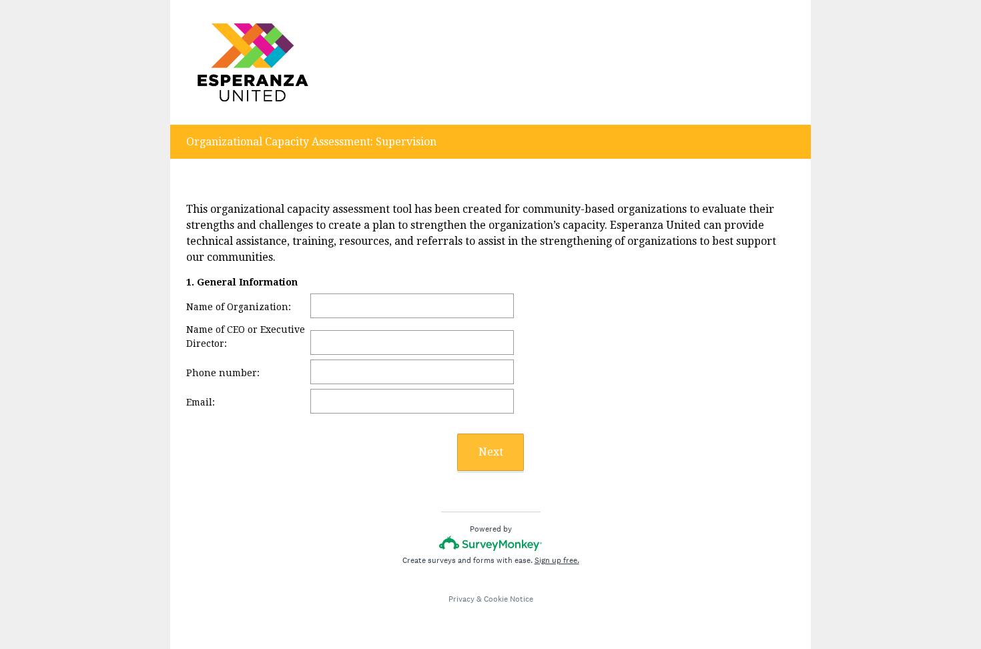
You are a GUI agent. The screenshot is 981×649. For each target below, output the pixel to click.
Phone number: (223, 373)
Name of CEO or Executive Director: (245, 336)
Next (490, 452)
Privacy (461, 599)
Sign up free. (557, 560)
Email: (202, 402)
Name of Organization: (240, 306)
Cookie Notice (508, 599)
